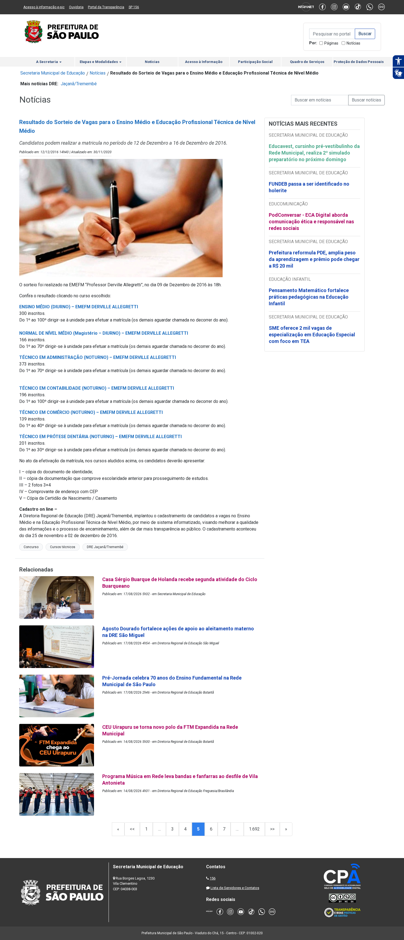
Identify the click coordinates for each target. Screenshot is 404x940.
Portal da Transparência (106, 7)
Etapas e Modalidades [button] (99, 62)
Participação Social (255, 62)
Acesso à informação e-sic (44, 7)
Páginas (331, 43)
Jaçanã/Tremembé (79, 83)
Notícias (353, 43)
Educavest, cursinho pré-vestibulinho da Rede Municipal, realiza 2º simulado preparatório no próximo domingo (314, 152)
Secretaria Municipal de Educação (52, 73)
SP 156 (134, 7)
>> (272, 829)
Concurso (31, 547)
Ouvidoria (76, 7)
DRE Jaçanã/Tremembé (105, 547)
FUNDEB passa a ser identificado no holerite (309, 187)
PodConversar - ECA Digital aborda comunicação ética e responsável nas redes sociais (311, 221)
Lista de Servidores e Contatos (235, 888)
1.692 (254, 829)
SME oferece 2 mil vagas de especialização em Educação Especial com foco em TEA (312, 334)
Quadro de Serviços (307, 62)
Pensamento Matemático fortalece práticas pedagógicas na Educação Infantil (309, 296)
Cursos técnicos (62, 547)
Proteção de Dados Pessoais (359, 62)
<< (132, 829)
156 (212, 878)
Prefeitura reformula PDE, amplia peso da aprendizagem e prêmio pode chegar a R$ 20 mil (314, 259)
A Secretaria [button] (47, 62)
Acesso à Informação (203, 62)
